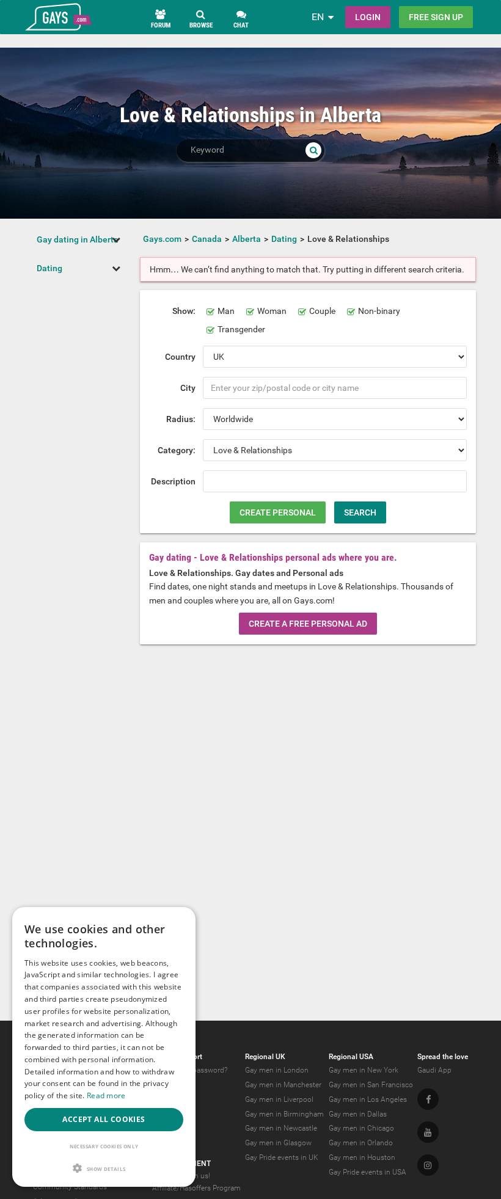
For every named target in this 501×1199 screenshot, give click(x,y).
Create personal (278, 512)
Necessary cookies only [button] (104, 1146)
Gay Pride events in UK (281, 1157)
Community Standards (70, 1187)
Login (368, 17)
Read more (106, 1095)
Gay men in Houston (362, 1157)
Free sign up (436, 17)
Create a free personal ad (308, 624)
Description (173, 481)
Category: (177, 450)
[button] (103, 1168)
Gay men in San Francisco (371, 1085)
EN (318, 17)
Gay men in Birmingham (284, 1114)
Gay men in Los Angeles (368, 1099)
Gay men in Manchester (283, 1085)
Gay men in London (277, 1070)
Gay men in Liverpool (279, 1099)
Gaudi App (434, 1070)
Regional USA (351, 1056)
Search (360, 512)
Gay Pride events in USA (367, 1172)
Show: (184, 311)
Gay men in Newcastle (281, 1128)
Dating (49, 268)
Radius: (181, 419)
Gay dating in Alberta (78, 239)
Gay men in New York (363, 1070)
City (188, 388)
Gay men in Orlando (361, 1143)
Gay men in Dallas (358, 1114)
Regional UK (265, 1056)
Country (180, 357)
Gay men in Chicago (361, 1128)
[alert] (104, 1047)
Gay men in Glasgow (278, 1143)
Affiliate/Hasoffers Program (196, 1188)
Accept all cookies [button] (103, 1119)
